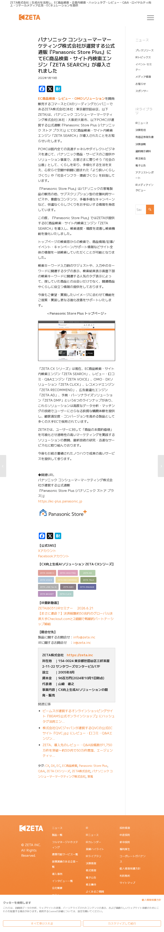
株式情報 (91, 870)
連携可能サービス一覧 (65, 854)
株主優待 (91, 884)
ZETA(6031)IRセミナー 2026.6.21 (65, 608)
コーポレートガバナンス (133, 858)
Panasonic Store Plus (93, 765)
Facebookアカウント (53, 556)
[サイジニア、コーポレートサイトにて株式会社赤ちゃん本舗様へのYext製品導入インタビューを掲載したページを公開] (3, 466)
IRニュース (141, 123)
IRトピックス (143, 57)
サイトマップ (127, 883)
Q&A (41, 771)
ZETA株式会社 (81, 771)
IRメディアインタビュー (144, 187)
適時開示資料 (143, 151)
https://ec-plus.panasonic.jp (60, 501)
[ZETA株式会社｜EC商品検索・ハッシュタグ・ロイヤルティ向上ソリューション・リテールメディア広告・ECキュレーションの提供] (29, 17)
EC (58, 765)
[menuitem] (148, 17)
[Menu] (148, 17)
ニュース (57, 828)
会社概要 (57, 888)
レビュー (64, 98)
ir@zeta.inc (82, 642)
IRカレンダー (93, 842)
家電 (90, 776)
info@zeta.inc (84, 637)
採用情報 (125, 828)
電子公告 (140, 165)
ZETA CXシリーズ (58, 771)
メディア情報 (143, 77)
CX (47, 765)
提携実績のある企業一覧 (65, 864)
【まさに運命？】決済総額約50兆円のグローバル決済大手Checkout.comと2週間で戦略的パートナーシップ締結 (76, 618)
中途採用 (125, 835)
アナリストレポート (144, 174)
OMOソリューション (89, 98)
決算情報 (91, 863)
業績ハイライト (95, 849)
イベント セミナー (143, 66)
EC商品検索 (46, 98)
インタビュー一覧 (62, 881)
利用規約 (125, 876)
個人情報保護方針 (130, 868)
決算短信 (140, 130)
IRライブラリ (93, 856)
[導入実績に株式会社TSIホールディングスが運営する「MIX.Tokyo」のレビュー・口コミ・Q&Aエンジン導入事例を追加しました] (161, 466)
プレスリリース (144, 50)
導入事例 (57, 874)
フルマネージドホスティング (65, 844)
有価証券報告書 (144, 137)
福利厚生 (125, 849)
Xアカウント (47, 550)
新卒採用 (125, 842)
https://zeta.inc (80, 654)
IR (87, 828)
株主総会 (140, 158)
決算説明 (140, 144)
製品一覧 (57, 835)
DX (53, 765)
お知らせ (140, 84)
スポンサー (141, 91)
